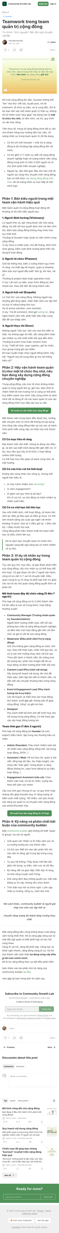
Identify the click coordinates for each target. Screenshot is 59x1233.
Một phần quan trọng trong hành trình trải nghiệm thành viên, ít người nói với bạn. (22, 1133)
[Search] (54, 1100)
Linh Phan (22, 1118)
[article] (29, 1115)
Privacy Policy (50, 1018)
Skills (5, 12)
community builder (17, 830)
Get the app (43, 1220)
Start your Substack (22, 1220)
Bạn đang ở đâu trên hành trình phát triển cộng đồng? (22, 1113)
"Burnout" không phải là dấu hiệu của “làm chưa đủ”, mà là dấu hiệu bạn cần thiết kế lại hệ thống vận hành (22, 1160)
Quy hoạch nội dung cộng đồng (20, 1128)
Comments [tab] (9, 1066)
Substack (16, 1227)
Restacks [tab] (20, 1066)
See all (7, 1175)
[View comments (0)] (14, 50)
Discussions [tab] (23, 1100)
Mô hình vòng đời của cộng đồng (21, 1108)
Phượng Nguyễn (16, 41)
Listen (53, 42)
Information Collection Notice (29, 1018)
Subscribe (43, 4)
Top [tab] (5, 1100)
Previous (11, 1047)
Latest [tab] (12, 1100)
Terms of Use (42, 1015)
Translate (8, 16)
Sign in (53, 4)
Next (50, 1047)
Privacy (40, 1210)
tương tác (43, 312)
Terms (48, 1210)
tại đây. (27, 972)
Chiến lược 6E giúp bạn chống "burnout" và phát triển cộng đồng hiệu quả (21, 1152)
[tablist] (14, 1066)
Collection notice (29, 1213)
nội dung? (39, 484)
